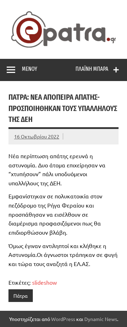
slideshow (44, 282)
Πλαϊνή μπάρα (91, 69)
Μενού (29, 69)
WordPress (63, 319)
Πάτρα (20, 295)
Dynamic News (100, 319)
